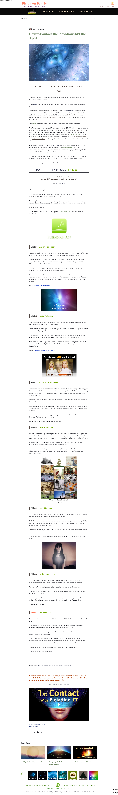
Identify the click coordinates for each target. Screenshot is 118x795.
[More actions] (88, 29)
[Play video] (59, 704)
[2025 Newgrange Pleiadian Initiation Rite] (59, 752)
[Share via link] (42, 732)
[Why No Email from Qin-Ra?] (33, 752)
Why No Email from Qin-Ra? (32, 762)
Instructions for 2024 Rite (83, 762)
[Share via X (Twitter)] (34, 732)
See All (95, 742)
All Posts (24, 18)
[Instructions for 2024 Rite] (85, 752)
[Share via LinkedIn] (38, 732)
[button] (94, 18)
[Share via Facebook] (30, 732)
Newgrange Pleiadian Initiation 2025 (56, 763)
